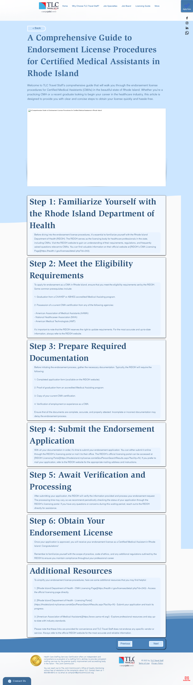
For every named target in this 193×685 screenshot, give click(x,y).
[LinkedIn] (187, 28)
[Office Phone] (187, 33)
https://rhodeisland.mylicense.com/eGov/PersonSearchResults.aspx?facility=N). (101, 458)
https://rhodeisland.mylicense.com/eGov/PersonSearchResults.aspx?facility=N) (75, 604)
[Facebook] (187, 18)
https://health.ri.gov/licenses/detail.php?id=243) (122, 588)
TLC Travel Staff (157, 660)
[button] (85, 6)
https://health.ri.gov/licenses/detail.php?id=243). (65, 250)
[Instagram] (187, 23)
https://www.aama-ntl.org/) (96, 616)
